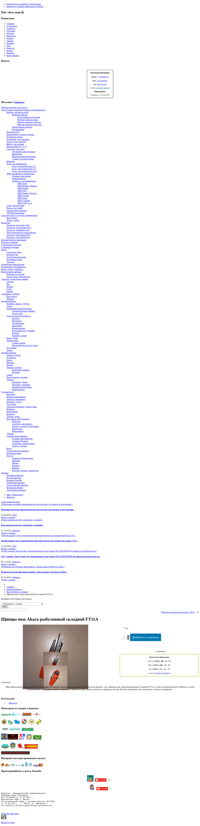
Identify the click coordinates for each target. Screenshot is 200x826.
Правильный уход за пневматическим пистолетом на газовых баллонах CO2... (39, 541)
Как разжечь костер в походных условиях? (22, 525)
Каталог (10, 33)
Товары (10, 41)
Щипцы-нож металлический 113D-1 (178, 612)
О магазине (12, 26)
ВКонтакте (12, 703)
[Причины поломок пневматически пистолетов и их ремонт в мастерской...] (37, 504)
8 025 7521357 (102, 84)
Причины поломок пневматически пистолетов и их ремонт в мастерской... (37, 509)
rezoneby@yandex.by (102, 88)
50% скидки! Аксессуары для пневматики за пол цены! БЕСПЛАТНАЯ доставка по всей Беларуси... (50, 556)
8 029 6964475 (103, 77)
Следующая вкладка (10, 502)
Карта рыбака (13, 55)
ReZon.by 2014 (8, 822)
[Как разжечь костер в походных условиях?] (22, 520)
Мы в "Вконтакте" (15, 495)
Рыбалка (10, 53)
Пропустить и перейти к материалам (24, 4)
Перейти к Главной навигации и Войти (25, 6)
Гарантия (11, 28)
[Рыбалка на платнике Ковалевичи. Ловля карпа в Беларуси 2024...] (33, 567)
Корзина (10, 43)
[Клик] (18, 102)
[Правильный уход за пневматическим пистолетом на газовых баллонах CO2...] (38, 535)
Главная (10, 23)
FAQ (9, 46)
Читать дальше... (8, 517)
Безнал (10, 50)
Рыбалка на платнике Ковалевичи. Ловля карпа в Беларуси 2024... (34, 572)
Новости (11, 48)
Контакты (11, 36)
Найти (4, 607)
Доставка (11, 31)
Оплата (10, 38)
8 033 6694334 (102, 81)
